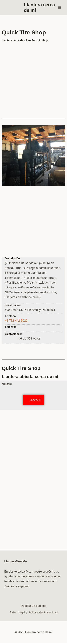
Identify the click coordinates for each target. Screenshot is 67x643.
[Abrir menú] (59, 7)
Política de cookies (33, 606)
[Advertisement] (33, 78)
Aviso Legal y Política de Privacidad (33, 612)
